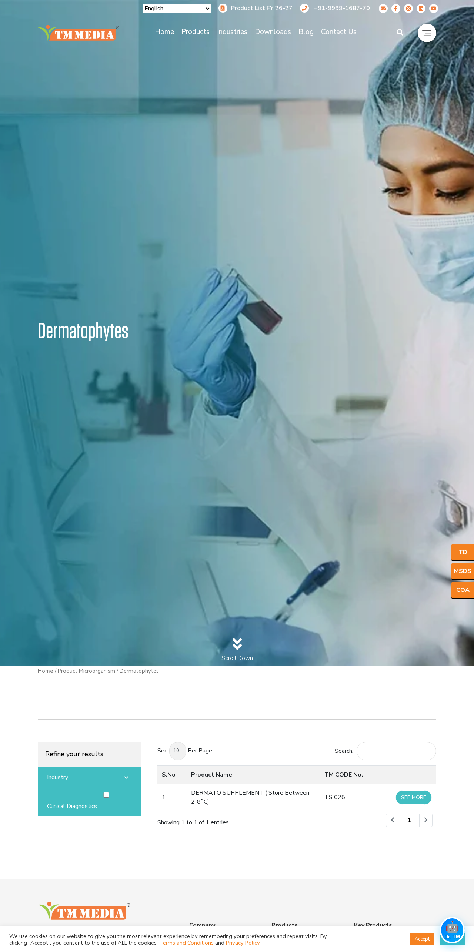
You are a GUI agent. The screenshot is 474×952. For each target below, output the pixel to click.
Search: (344, 751)
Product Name (211, 775)
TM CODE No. (343, 775)
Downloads (273, 32)
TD (462, 552)
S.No (169, 775)
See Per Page (184, 751)
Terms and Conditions (186, 942)
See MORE (413, 797)
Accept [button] (422, 939)
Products (195, 32)
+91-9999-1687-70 (341, 8)
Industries (232, 32)
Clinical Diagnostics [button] (72, 806)
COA (463, 590)
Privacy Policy (243, 942)
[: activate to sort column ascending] (413, 774)
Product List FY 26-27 (262, 8)
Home (164, 32)
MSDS (462, 571)
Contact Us (339, 32)
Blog (306, 32)
